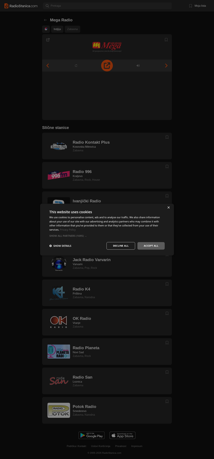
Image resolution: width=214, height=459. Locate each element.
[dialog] (107, 229)
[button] (107, 235)
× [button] (168, 207)
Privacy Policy (68, 229)
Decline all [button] (121, 245)
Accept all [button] (151, 245)
